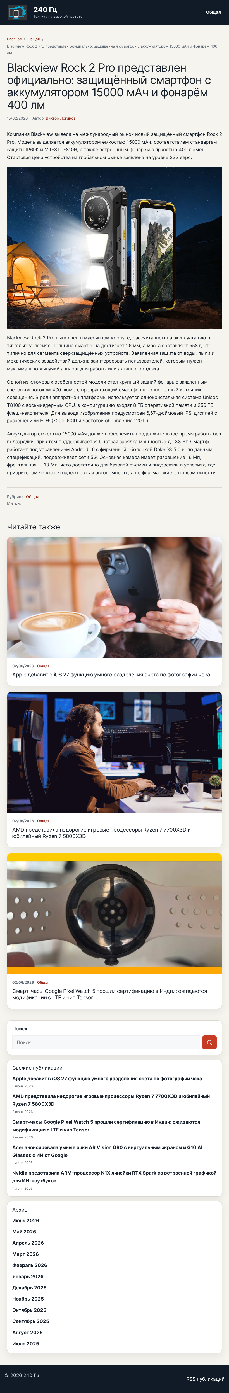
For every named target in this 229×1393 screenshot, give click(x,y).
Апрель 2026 (28, 1243)
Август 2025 (27, 1332)
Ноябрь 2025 (28, 1299)
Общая (213, 12)
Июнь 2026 (25, 1220)
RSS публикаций (205, 1379)
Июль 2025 (25, 1344)
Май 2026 (24, 1232)
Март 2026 (25, 1254)
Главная (14, 39)
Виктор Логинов (61, 118)
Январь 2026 (28, 1276)
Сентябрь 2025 (30, 1321)
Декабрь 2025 (29, 1288)
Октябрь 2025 (29, 1310)
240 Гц (45, 9)
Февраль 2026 (29, 1265)
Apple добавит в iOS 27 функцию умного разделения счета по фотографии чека (111, 674)
